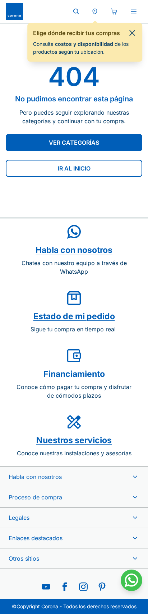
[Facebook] (64, 586)
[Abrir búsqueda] (76, 11)
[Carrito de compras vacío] (114, 11)
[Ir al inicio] (14, 11)
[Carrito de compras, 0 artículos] (114, 11)
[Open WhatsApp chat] (131, 580)
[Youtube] (46, 586)
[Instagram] (83, 586)
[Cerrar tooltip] (132, 33)
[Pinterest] (102, 586)
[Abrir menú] (133, 11)
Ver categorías (74, 142)
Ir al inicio (74, 168)
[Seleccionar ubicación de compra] (94, 11)
